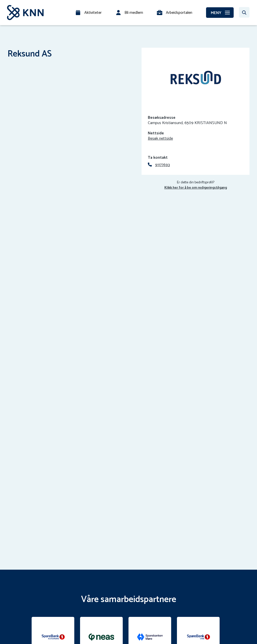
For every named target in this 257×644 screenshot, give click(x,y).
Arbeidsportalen (179, 12)
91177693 (162, 165)
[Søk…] (244, 12)
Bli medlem (133, 12)
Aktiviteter (93, 12)
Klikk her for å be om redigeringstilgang (195, 188)
